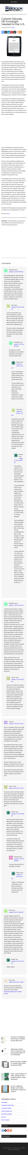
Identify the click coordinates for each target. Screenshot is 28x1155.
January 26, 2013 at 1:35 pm (16, 982)
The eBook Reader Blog (7, 1105)
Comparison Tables (6, 1108)
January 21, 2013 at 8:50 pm (18, 460)
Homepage (4, 1102)
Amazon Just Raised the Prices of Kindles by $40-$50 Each (18, 1038)
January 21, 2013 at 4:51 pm (16, 605)
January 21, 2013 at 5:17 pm (16, 788)
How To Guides (5, 1120)
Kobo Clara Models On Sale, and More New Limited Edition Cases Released (18, 1076)
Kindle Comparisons (6, 1111)
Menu (15, 2)
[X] (5, 32)
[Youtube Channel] (8, 1130)
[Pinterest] (11, 32)
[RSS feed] (11, 1130)
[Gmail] (17, 32)
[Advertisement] (14, 131)
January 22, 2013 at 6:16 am (17, 876)
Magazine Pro (16, 1148)
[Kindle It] (14, 32)
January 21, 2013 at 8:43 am (16, 271)
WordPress (17, 1149)
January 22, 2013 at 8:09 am (16, 912)
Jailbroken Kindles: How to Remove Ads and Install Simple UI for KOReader (18, 1052)
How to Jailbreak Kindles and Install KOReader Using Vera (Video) (18, 1088)
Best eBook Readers (6, 1114)
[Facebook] (3, 32)
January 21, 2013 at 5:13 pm (16, 723)
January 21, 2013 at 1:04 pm (17, 366)
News (8, 213)
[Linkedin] (8, 32)
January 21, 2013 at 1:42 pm (17, 413)
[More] (20, 32)
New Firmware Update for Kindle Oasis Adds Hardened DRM (19, 1063)
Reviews (3, 1117)
